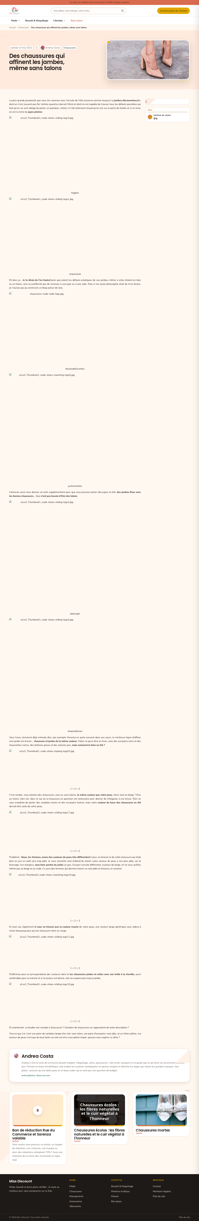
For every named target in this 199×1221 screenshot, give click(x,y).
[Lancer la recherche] (122, 11)
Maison (115, 1196)
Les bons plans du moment (173, 10)
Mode (14, 20)
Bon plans (116, 1201)
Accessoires (75, 1201)
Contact (157, 1186)
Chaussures (70, 47)
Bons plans (77, 20)
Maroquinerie (76, 1196)
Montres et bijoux (120, 1191)
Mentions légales (162, 1191)
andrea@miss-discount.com (36, 1075)
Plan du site (159, 1196)
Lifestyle (58, 20)
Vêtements (75, 1206)
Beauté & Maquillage (36, 20)
